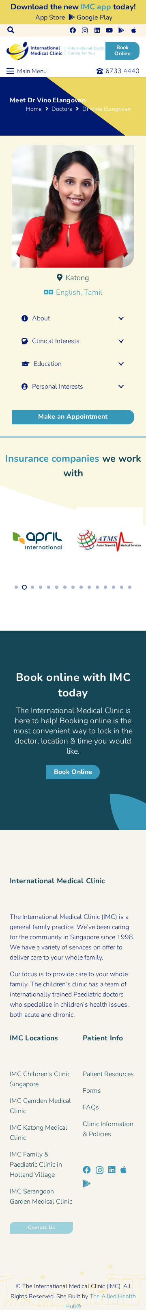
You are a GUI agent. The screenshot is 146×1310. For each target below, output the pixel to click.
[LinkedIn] (97, 30)
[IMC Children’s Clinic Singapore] (41, 1079)
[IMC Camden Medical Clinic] (41, 1106)
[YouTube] (109, 30)
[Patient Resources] (109, 1074)
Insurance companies (52, 458)
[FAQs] (109, 1107)
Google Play (93, 17)
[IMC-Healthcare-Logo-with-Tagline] (57, 51)
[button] (10, 30)
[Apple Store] (123, 1170)
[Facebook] (73, 30)
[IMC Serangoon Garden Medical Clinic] (41, 1197)
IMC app (96, 7)
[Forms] (109, 1091)
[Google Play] (121, 30)
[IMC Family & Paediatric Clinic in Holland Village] (41, 1165)
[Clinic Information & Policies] (109, 1129)
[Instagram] (85, 30)
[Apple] (133, 30)
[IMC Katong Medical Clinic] (41, 1133)
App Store (49, 17)
